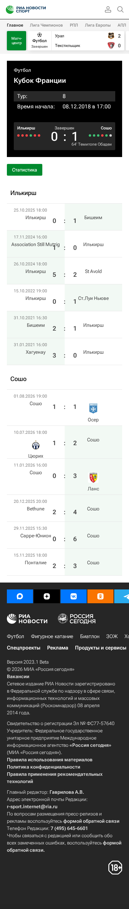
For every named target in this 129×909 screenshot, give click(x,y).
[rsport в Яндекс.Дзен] (47, 596)
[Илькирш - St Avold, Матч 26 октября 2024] (31, 135)
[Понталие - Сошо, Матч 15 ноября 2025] (90, 135)
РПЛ (74, 25)
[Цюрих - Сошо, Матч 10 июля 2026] (106, 135)
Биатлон (89, 636)
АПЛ (122, 25)
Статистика (24, 170)
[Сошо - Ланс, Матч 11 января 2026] (102, 135)
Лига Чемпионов (46, 25)
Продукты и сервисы (100, 648)
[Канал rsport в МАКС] (20, 596)
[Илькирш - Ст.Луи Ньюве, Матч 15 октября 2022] (26, 135)
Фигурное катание (52, 636)
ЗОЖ (112, 636)
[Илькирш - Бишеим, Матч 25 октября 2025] (39, 135)
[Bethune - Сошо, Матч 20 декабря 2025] (98, 135)
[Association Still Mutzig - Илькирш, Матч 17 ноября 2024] (35, 135)
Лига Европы (98, 25)
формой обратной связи (91, 821)
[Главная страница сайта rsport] (41, 9)
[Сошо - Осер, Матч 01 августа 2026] (110, 135)
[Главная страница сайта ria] (7, 9)
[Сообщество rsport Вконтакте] (74, 596)
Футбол (22, 70)
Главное (15, 25)
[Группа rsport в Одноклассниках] (100, 596)
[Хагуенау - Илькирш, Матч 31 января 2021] (18, 135)
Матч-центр (16, 40)
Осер (93, 419)
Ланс (93, 488)
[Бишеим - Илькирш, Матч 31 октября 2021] (22, 135)
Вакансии (18, 676)
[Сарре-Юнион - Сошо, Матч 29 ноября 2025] (94, 135)
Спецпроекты (23, 648)
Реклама (57, 648)
